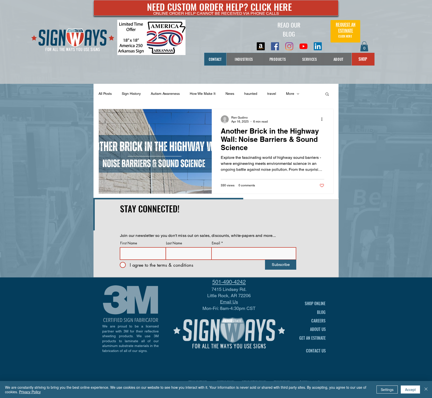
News (230, 94)
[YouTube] (304, 46)
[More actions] (323, 119)
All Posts (105, 94)
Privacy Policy (30, 391)
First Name (128, 243)
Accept (410, 389)
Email (216, 243)
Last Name (174, 243)
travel (271, 94)
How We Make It (203, 94)
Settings (387, 389)
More (290, 94)
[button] (364, 46)
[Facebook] (275, 46)
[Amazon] (261, 46)
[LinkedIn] (318, 46)
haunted (250, 94)
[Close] (426, 389)
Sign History (131, 94)
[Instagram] (289, 46)
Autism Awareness (165, 94)
